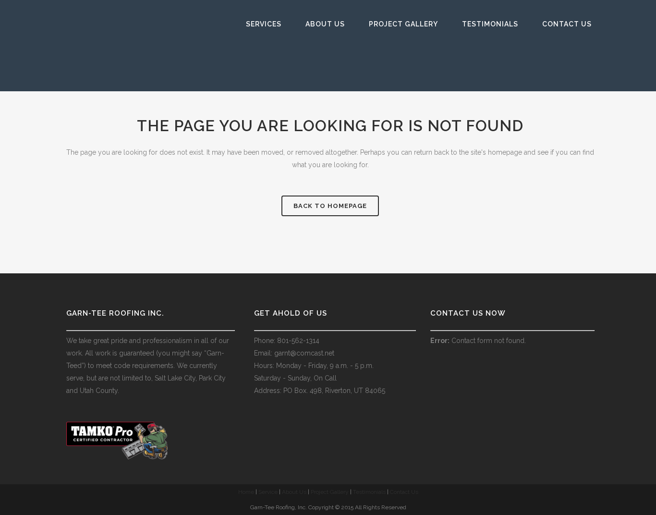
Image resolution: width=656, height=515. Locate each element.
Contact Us (404, 492)
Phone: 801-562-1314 (286, 340)
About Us (294, 492)
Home (246, 492)
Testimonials (369, 492)
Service (268, 492)
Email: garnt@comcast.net (294, 353)
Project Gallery (330, 492)
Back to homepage (330, 205)
